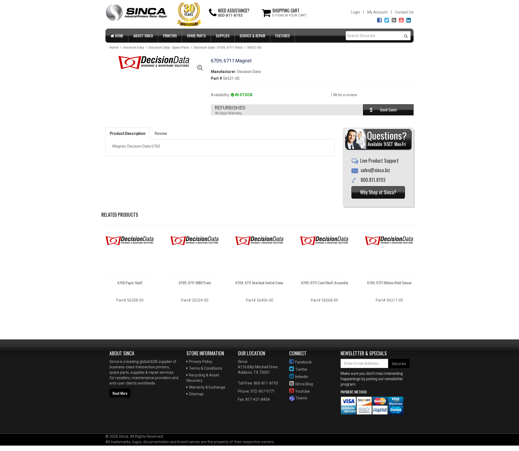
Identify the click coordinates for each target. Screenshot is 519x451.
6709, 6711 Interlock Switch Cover (259, 282)
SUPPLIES (222, 35)
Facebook (303, 362)
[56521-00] (154, 62)
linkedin (301, 377)
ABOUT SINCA (143, 35)
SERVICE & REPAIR (252, 35)
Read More (119, 393)
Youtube (302, 391)
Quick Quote (388, 109)
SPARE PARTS (196, 35)
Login (355, 12)
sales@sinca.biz (375, 169)
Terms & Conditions (205, 368)
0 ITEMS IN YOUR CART (289, 15)
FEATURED (282, 35)
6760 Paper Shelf (129, 282)
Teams (301, 398)
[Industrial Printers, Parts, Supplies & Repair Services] (123, 416)
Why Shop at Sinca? (378, 192)
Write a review (345, 95)
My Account (377, 12)
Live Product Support (379, 160)
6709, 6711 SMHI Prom (195, 282)
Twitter (301, 369)
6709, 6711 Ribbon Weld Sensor (389, 282)
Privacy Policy (200, 361)
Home (118, 35)
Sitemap (196, 394)
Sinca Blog (304, 384)
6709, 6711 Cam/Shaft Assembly (324, 282)
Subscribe (399, 363)
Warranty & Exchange (207, 387)
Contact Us (404, 12)
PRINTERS (170, 35)
